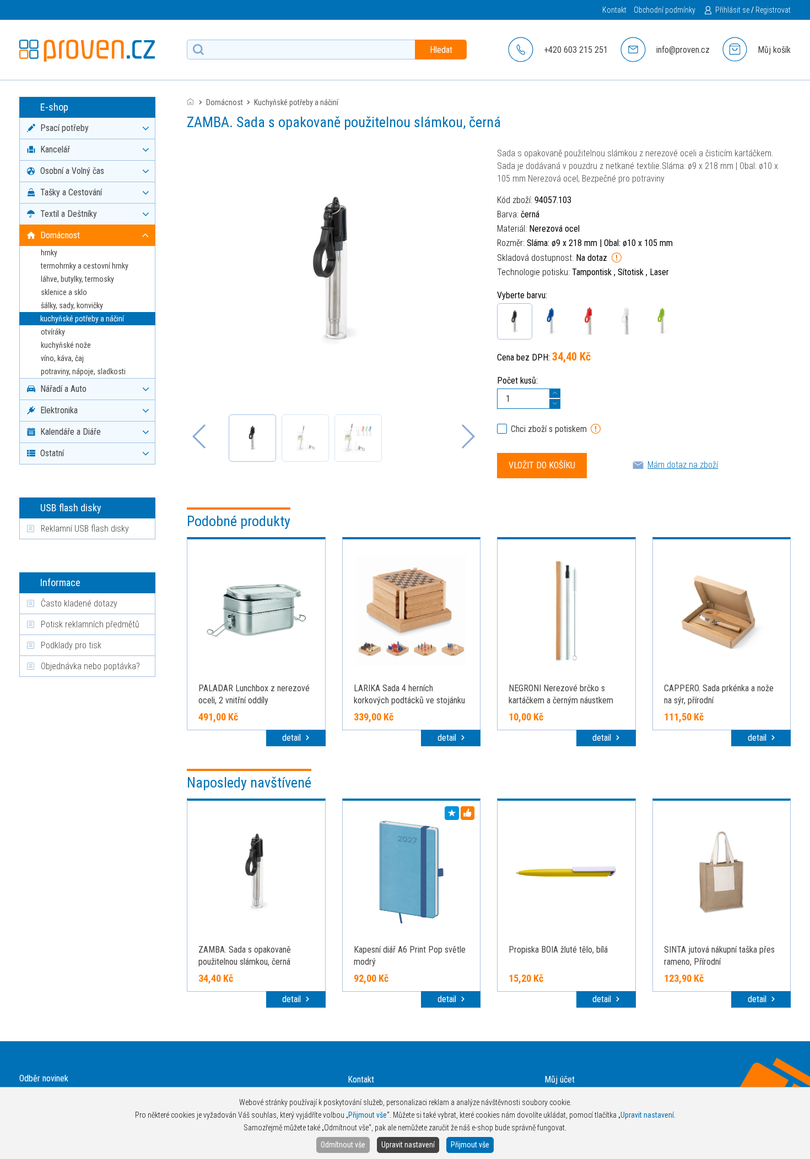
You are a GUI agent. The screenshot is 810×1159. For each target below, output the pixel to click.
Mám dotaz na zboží (682, 465)
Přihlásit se (732, 10)
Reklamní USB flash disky (85, 528)
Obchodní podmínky (664, 10)
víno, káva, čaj (62, 358)
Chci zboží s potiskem (549, 429)
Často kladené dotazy (79, 603)
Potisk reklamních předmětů (90, 624)
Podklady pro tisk (71, 645)
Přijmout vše (470, 1144)
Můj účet (559, 1079)
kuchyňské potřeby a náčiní (82, 318)
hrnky (49, 252)
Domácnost (224, 102)
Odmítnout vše (343, 1144)
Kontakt (614, 10)
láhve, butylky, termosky (77, 279)
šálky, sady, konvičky (72, 305)
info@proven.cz (683, 50)
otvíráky (53, 331)
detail (292, 737)
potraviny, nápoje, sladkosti (83, 371)
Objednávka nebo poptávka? (90, 666)
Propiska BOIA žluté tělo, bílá (558, 949)
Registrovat (773, 10)
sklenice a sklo (64, 292)
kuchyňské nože (66, 345)
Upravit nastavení (408, 1144)
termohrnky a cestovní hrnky (84, 265)
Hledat (441, 50)
